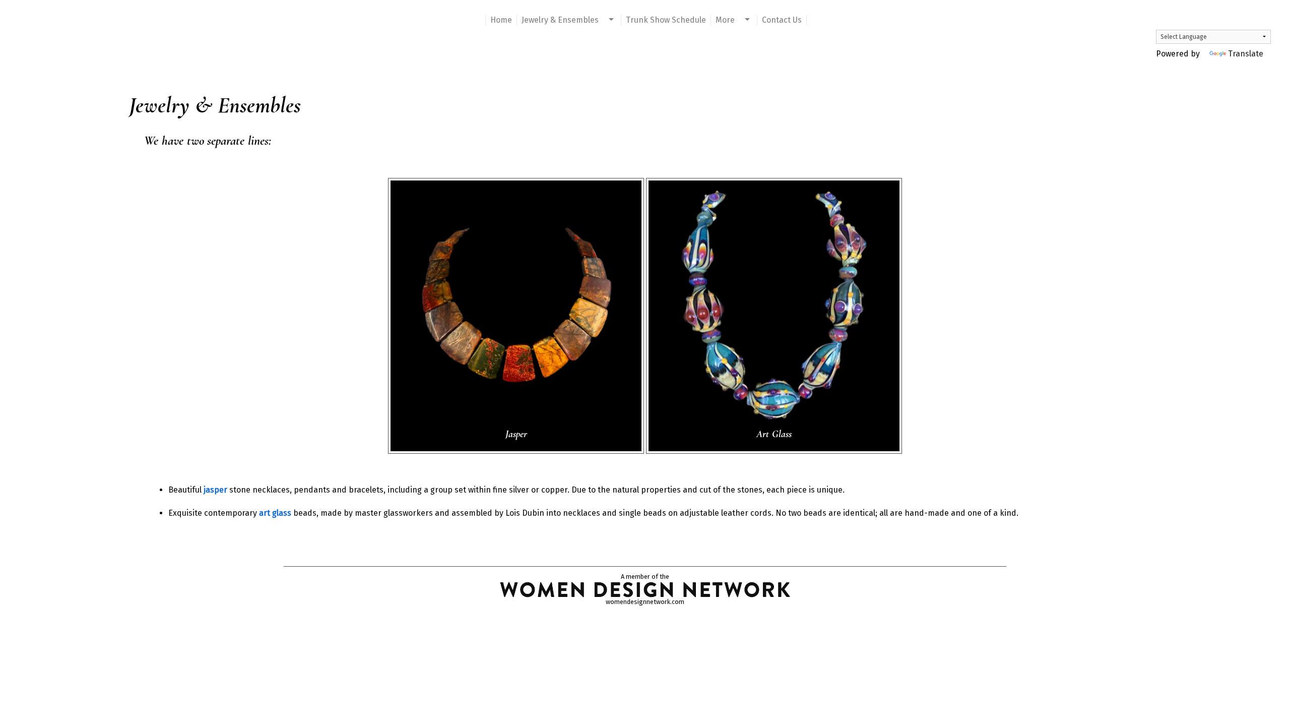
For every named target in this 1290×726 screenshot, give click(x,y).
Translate (1245, 53)
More (725, 19)
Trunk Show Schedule (666, 19)
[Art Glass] (774, 311)
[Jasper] (516, 311)
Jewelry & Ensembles (560, 19)
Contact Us (782, 19)
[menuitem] (501, 19)
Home (501, 19)
